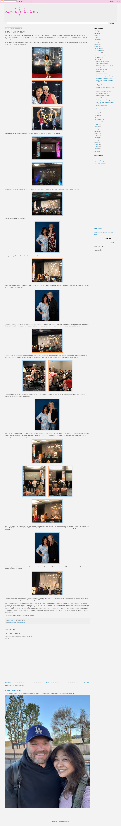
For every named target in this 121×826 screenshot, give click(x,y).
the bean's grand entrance (101, 162)
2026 (96, 31)
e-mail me (96, 249)
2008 (96, 146)
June (98, 110)
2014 (96, 133)
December (99, 48)
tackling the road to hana (102, 61)
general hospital (12, 622)
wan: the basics (99, 158)
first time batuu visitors (102, 93)
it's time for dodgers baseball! (103, 91)
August (98, 57)
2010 (96, 142)
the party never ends (101, 105)
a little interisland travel (102, 63)
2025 (96, 33)
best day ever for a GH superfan (104, 100)
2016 (96, 129)
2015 (96, 131)
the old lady (98, 160)
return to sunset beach (102, 69)
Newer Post (8, 682)
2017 (96, 127)
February (99, 119)
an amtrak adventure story (13, 690)
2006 (96, 151)
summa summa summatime (103, 95)
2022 (96, 40)
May (98, 113)
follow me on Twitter (111, 241)
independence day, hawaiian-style (105, 76)
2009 (96, 144)
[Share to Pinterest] (24, 620)
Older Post (86, 682)
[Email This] (17, 620)
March (98, 117)
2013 (96, 135)
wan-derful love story (100, 163)
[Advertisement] (104, 196)
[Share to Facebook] (22, 620)
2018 (96, 124)
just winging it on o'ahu (102, 73)
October (99, 52)
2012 (96, 138)
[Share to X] (21, 620)
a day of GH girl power (102, 97)
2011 (96, 140)
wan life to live (21, 11)
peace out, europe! (101, 108)
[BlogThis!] (19, 620)
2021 (96, 42)
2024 (96, 35)
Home (47, 682)
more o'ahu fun (100, 71)
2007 (96, 149)
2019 (96, 46)
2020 (96, 44)
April (98, 115)
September (100, 55)
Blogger (67, 821)
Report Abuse (98, 228)
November (99, 50)
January (99, 121)
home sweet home (21, 622)
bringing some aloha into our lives (105, 78)
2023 (96, 37)
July (98, 59)
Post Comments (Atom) (18, 685)
